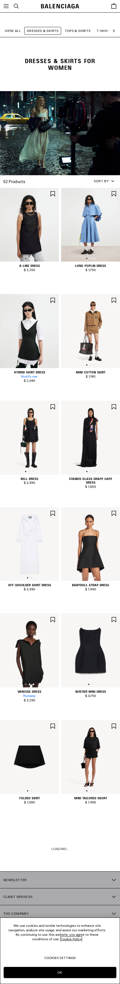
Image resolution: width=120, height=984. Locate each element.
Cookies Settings (60, 958)
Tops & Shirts (78, 31)
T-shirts (104, 31)
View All (13, 31)
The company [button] (16, 913)
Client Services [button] (17, 897)
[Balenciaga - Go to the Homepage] (60, 6)
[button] (112, 31)
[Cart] (114, 6)
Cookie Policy (71, 939)
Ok (59, 972)
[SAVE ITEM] (53, 193)
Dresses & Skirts (43, 31)
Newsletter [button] (15, 880)
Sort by (101, 181)
